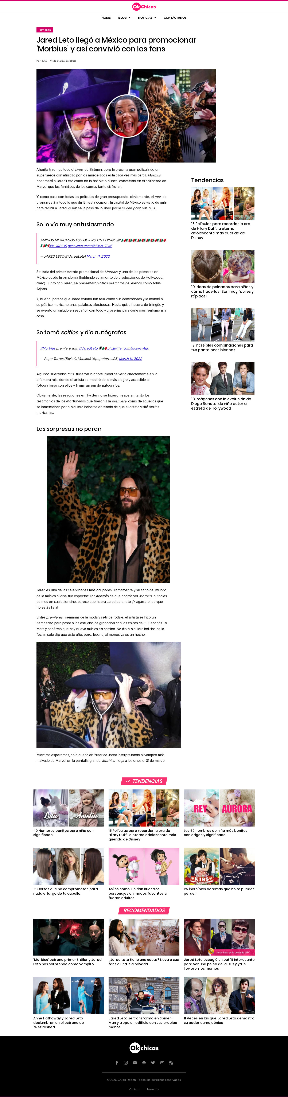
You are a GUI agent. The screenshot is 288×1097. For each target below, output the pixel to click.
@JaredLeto (88, 348)
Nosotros (153, 1089)
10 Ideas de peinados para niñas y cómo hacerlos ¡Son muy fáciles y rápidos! (222, 291)
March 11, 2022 (98, 256)
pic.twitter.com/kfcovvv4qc (128, 348)
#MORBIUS (58, 246)
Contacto (134, 1089)
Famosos (45, 30)
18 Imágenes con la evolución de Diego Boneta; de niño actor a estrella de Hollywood (221, 404)
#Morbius (47, 348)
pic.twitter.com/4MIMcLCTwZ (90, 246)
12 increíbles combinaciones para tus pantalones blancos (222, 347)
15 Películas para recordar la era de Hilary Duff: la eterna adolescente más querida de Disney (220, 230)
